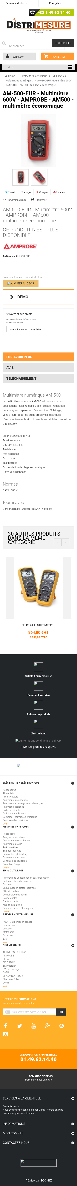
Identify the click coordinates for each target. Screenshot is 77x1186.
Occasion (8, 935)
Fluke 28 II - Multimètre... (35, 625)
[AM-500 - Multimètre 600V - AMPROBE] (21, 177)
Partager (26, 192)
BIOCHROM (9, 962)
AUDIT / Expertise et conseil (17, 921)
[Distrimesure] (38, 25)
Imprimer (41, 199)
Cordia (6, 982)
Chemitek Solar (11, 979)
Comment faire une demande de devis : (23, 277)
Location (7, 928)
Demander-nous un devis (38, 1079)
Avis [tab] (10, 367)
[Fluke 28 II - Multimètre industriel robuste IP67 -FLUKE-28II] (35, 587)
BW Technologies (12, 969)
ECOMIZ (46, 1180)
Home (11, 76)
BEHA (6, 959)
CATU (6, 972)
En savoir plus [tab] (19, 357)
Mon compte (13, 1133)
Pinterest (61, 192)
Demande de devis (16, 3)
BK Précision (9, 965)
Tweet (11, 192)
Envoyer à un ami (17, 199)
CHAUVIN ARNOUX (13, 975)
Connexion (18, 56)
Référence (9, 256)
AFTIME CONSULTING (14, 952)
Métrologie (8, 932)
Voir (5, 942)
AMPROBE (8, 955)
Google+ (43, 192)
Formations (9, 925)
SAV (5, 938)
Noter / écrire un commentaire (25, 329)
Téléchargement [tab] (21, 378)
